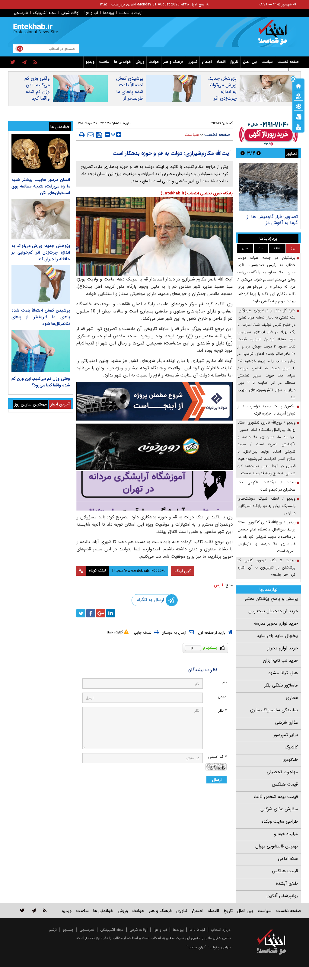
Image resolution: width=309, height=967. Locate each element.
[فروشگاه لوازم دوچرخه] (154, 447)
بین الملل (250, 62)
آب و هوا (91, 13)
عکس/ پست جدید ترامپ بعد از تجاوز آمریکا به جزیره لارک (266, 410)
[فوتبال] (298, 105)
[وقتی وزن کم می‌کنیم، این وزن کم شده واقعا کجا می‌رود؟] (40, 351)
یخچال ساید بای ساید (277, 635)
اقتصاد (221, 62)
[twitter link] (22, 910)
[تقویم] (298, 116)
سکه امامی (288, 858)
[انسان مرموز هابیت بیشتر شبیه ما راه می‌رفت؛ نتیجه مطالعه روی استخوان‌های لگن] (40, 153)
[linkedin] (110, 613)
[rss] (35, 62)
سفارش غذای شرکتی (279, 809)
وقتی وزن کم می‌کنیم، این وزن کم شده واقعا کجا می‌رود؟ (37, 91)
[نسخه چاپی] (82, 134)
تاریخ (234, 62)
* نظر (222, 710)
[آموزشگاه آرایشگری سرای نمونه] (154, 491)
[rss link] (45, 910)
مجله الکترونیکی (111, 930)
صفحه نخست (288, 62)
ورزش (139, 62)
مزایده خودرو (286, 833)
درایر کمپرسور (285, 734)
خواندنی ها (122, 62)
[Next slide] (243, 153)
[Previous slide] (258, 153)
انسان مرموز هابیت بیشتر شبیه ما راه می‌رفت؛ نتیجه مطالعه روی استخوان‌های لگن (40, 186)
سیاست (267, 62)
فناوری (192, 62)
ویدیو (90, 62)
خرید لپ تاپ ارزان (280, 660)
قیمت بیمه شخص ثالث (276, 796)
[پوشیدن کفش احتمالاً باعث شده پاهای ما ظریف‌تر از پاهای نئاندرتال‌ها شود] (40, 284)
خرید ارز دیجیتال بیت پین (273, 611)
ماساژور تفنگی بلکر (281, 685)
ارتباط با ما (197, 930)
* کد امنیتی (217, 757)
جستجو (68, 930)
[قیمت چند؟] (298, 95)
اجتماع (207, 62)
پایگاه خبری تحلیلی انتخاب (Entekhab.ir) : (195, 193)
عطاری (292, 697)
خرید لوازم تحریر (282, 648)
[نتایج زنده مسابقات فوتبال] (298, 126)
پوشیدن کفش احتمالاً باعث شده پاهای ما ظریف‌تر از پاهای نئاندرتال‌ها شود (127, 95)
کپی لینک (183, 571)
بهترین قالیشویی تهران (276, 846)
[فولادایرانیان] (154, 401)
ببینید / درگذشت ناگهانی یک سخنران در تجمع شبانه (266, 486)
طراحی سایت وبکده (279, 821)
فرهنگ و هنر (173, 62)
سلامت (104, 62)
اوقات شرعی (70, 13)
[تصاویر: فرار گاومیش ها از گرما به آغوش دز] (268, 187)
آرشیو (53, 930)
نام (224, 682)
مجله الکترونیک (44, 13)
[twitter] (13, 62)
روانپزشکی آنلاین (282, 895)
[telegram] (24, 62)
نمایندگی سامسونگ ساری (274, 710)
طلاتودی (290, 759)
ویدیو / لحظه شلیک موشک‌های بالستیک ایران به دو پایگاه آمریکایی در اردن (266, 505)
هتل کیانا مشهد (283, 673)
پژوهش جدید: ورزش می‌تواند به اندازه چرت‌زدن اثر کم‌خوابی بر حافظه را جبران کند (222, 98)
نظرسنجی (21, 13)
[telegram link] (34, 910)
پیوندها (108, 13)
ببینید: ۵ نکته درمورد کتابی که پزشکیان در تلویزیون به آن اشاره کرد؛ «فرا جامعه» (266, 567)
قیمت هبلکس (285, 784)
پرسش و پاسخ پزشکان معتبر (271, 598)
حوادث (154, 62)
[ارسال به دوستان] (91, 134)
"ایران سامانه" (196, 947)
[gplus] (100, 613)
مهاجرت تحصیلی (282, 772)
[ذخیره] (99, 135)
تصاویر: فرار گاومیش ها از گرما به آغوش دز (272, 219)
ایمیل (222, 696)
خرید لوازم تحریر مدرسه (276, 623)
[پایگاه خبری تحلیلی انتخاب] (274, 35)
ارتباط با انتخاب (130, 13)
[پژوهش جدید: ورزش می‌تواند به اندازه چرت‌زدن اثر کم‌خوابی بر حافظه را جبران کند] (40, 219)
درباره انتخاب (221, 930)
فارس (218, 585)
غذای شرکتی (286, 722)
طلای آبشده (287, 883)
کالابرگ (291, 747)
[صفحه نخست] (298, 85)
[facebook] (90, 613)
